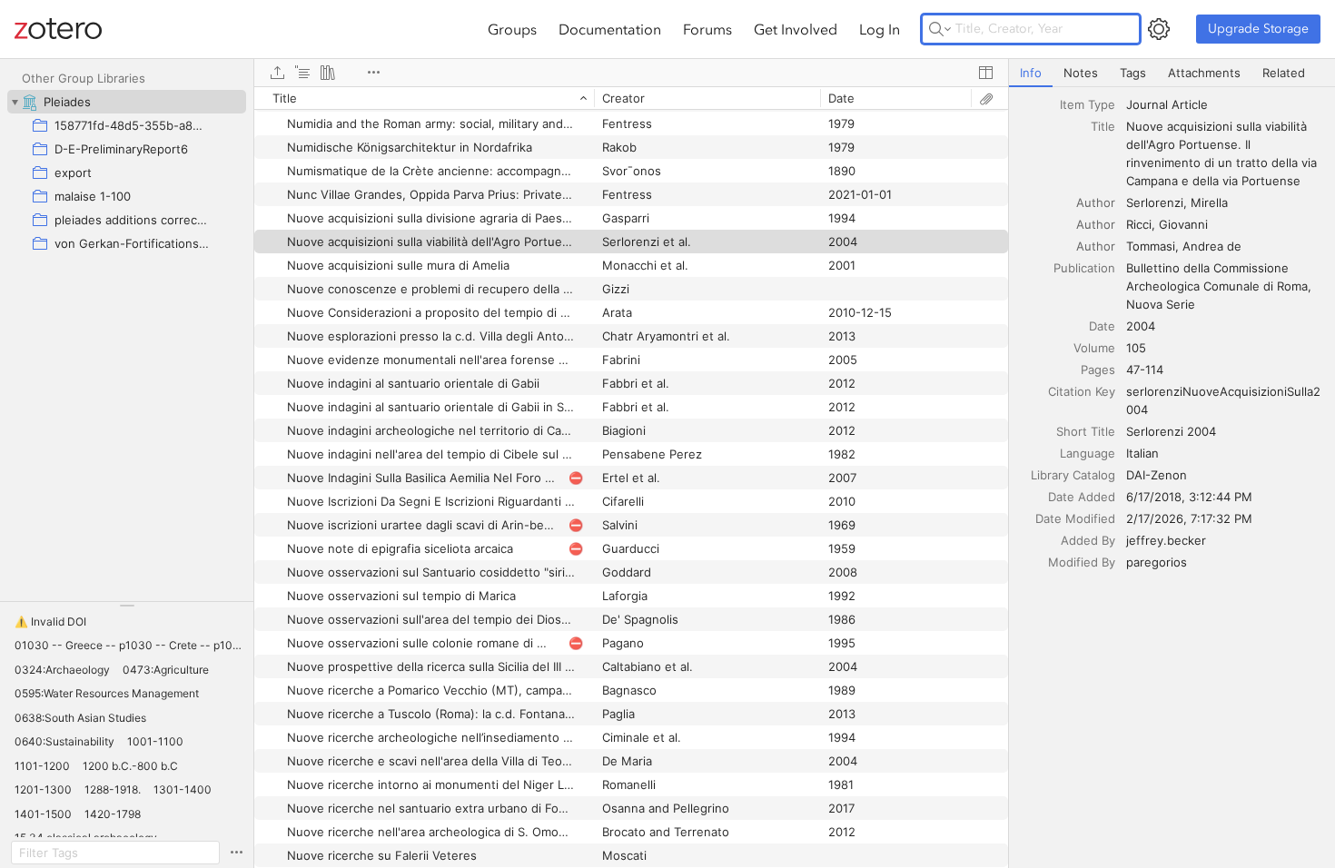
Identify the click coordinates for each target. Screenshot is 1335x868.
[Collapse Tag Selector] (126, 605)
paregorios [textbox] (1156, 562)
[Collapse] (14, 101)
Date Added (1081, 496)
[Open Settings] (1158, 29)
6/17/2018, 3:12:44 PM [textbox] (1189, 496)
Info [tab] (1031, 72)
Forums (707, 29)
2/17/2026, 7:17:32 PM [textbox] (1189, 518)
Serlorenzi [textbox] (1154, 202)
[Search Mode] (940, 29)
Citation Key (1081, 391)
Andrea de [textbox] (1211, 246)
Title (1103, 126)
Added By (1088, 540)
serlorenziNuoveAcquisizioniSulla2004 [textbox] (1223, 400)
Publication (1084, 268)
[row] (631, 98)
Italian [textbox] (1142, 453)
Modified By (1081, 562)
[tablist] (1172, 73)
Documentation (610, 29)
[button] (50, 622)
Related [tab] (1283, 72)
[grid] (631, 477)
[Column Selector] (985, 72)
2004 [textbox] (1140, 326)
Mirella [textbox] (1209, 202)
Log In (879, 29)
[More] (373, 72)
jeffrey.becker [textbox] (1166, 540)
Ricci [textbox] (1139, 224)
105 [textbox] (1136, 347)
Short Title (1085, 431)
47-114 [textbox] (1144, 369)
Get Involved (795, 29)
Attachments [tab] (1204, 72)
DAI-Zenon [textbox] (1156, 475)
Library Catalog (1073, 475)
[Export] (277, 72)
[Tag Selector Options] (236, 852)
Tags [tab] (1133, 72)
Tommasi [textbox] (1150, 246)
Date (1102, 326)
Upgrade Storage (1258, 28)
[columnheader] (424, 98)
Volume (1094, 347)
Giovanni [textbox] (1183, 224)
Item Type (1087, 104)
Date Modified (1075, 518)
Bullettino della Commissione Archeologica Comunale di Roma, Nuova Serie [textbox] (1220, 286)
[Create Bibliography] (328, 72)
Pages (1098, 369)
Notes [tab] (1080, 72)
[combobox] (1225, 104)
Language (1087, 453)
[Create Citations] (302, 72)
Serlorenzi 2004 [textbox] (1171, 431)
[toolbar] (631, 72)
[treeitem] (126, 101)
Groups (512, 29)
